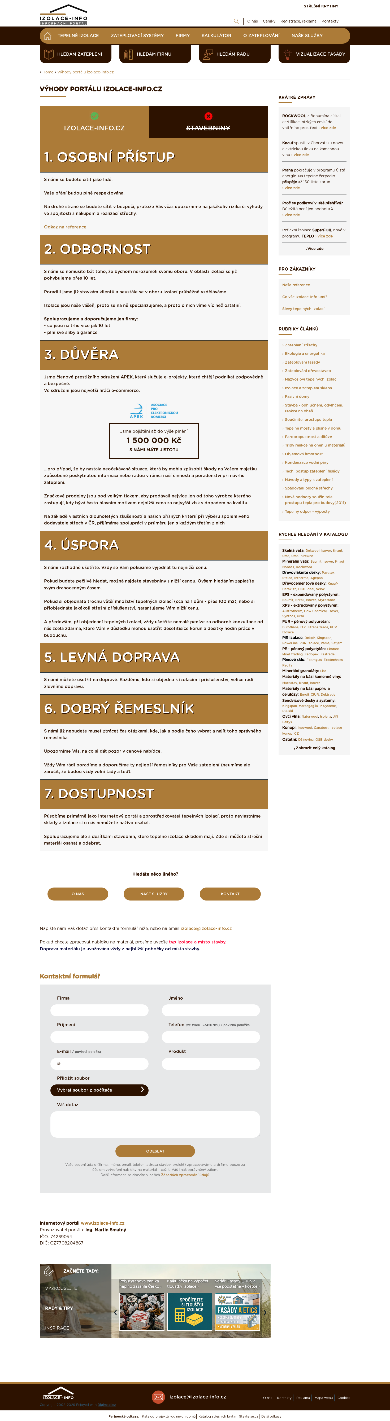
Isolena (325, 716)
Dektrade (328, 694)
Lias (323, 671)
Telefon (209, 1025)
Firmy (183, 36)
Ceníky (269, 21)
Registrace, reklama (298, 21)
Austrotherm (292, 611)
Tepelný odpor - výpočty (307, 512)
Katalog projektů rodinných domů (169, 1416)
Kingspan (324, 637)
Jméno (175, 998)
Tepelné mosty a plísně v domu (313, 428)
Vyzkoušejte (61, 1288)
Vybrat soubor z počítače (84, 1090)
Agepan (316, 578)
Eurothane (290, 627)
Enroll (299, 600)
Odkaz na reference (65, 227)
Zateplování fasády (302, 362)
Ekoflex (333, 649)
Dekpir (310, 637)
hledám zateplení (79, 54)
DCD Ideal (306, 589)
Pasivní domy (297, 397)
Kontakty (330, 21)
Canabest (321, 727)
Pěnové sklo (293, 660)
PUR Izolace (309, 643)
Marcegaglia (308, 706)
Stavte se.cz (248, 1416)
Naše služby (307, 36)
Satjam (336, 643)
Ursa (285, 556)
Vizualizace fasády (320, 54)
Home (47, 72)
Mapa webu (324, 1398)
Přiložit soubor (73, 1078)
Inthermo (301, 578)
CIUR (315, 694)
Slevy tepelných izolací (303, 309)
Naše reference (296, 285)
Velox (320, 589)
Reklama (303, 1398)
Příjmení (66, 1025)
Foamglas (314, 659)
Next (266, 1315)
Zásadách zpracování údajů (185, 1175)
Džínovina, (306, 739)
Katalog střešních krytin (217, 1416)
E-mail (79, 1051)
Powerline (290, 643)
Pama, (325, 643)
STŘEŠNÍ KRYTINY (321, 6)
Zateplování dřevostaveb (308, 371)
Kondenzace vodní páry (306, 463)
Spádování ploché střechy (309, 488)
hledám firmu (154, 54)
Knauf (337, 550)
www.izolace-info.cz (102, 1223)
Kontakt (230, 894)
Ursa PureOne (302, 556)
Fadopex (312, 654)
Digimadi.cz (107, 1404)
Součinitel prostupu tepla (308, 420)
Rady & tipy (59, 1308)
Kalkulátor (216, 36)
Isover (326, 550)
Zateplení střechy (301, 345)
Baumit (316, 561)
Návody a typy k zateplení (309, 480)
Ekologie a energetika (305, 354)
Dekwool (312, 550)
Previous (116, 1315)
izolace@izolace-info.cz (206, 928)
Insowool (305, 727)
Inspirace (57, 1328)
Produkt (177, 1051)
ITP (303, 627)
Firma (63, 998)
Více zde (315, 249)
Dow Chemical (315, 611)
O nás (252, 21)
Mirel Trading (292, 654)
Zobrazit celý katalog (315, 748)
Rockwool (304, 567)
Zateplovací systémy (137, 36)
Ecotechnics (333, 659)
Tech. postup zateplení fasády (312, 471)
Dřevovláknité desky (301, 573)
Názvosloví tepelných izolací (311, 379)
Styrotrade (326, 600)
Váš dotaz (67, 1105)
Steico (287, 578)
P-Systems (328, 706)
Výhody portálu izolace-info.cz (85, 72)
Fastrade (327, 654)
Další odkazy (271, 1416)
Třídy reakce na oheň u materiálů (315, 445)
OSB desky (324, 739)
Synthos (288, 616)
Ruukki (287, 711)
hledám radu (233, 54)
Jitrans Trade (317, 627)
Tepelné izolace (78, 36)
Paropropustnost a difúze (308, 437)
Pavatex (328, 572)
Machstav (289, 683)
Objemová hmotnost (304, 454)
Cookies (343, 1398)
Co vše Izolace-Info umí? (304, 297)
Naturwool (310, 716)
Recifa (287, 665)
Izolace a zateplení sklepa (308, 388)
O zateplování (261, 36)
